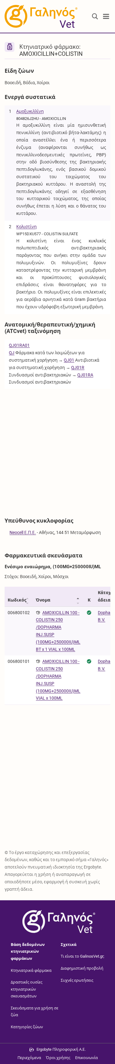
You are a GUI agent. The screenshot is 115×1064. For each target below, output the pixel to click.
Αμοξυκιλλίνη (30, 111)
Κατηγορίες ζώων (27, 1027)
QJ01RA (85, 374)
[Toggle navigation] (106, 16)
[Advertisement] (57, 450)
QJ (11, 352)
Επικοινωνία (86, 1057)
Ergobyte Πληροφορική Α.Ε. (61, 1049)
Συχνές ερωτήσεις (77, 980)
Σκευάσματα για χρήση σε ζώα (34, 1011)
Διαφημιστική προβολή (82, 968)
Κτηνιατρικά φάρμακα (31, 970)
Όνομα (43, 600)
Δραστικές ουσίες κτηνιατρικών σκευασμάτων (26, 989)
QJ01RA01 (19, 345)
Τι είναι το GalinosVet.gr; (82, 956)
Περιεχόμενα (29, 1057)
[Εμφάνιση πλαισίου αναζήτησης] (95, 16)
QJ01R (77, 367)
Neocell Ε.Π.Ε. (23, 532)
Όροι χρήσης (58, 1057)
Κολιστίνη (26, 226)
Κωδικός (17, 600)
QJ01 (69, 360)
